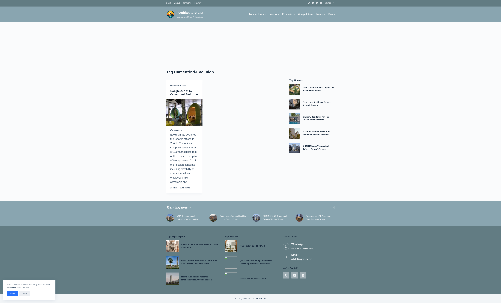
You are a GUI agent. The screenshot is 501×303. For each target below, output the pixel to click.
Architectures (256, 14)
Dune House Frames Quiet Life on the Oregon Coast (233, 217)
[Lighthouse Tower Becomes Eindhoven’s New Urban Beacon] (172, 279)
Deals (331, 14)
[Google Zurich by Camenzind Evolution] (184, 112)
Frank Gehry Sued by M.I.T (252, 245)
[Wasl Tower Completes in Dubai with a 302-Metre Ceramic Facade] (172, 262)
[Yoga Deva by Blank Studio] (231, 279)
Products (287, 14)
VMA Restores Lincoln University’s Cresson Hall (187, 217)
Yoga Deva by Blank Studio (253, 278)
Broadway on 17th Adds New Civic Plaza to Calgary (318, 217)
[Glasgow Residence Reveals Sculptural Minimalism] (294, 118)
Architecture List (190, 12)
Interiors (274, 14)
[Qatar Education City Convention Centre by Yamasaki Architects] (231, 262)
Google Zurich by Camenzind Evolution (184, 92)
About (177, 3)
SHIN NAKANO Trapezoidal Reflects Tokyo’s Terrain (275, 217)
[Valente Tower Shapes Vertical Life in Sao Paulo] (172, 246)
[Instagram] (317, 3)
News (319, 14)
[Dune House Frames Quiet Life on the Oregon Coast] (213, 218)
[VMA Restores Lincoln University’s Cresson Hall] (170, 218)
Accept (12, 294)
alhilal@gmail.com (301, 259)
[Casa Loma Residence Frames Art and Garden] (294, 104)
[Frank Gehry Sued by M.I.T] (231, 246)
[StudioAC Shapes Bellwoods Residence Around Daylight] (294, 133)
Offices (183, 85)
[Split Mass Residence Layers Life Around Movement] (294, 89)
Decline (24, 294)
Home (168, 3)
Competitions (305, 14)
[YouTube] (321, 3)
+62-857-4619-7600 (302, 248)
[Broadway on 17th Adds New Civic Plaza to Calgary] (299, 218)
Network (187, 3)
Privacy (198, 3)
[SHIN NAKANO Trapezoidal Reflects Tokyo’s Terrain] (294, 148)
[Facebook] (309, 3)
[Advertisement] (250, 41)
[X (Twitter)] (313, 3)
